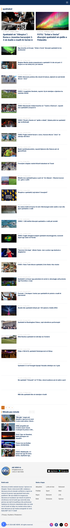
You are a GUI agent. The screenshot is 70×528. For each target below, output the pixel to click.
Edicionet (62, 487)
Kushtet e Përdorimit (14, 515)
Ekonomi (49, 495)
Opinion (61, 499)
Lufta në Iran (50, 487)
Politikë (38, 491)
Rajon (37, 495)
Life (60, 495)
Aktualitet (39, 487)
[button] (4, 524)
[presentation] (30, 412)
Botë (37, 499)
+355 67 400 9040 (18, 472)
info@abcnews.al (17, 470)
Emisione (49, 499)
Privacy (4, 515)
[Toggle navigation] (67, 2)
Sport (47, 491)
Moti (60, 491)
